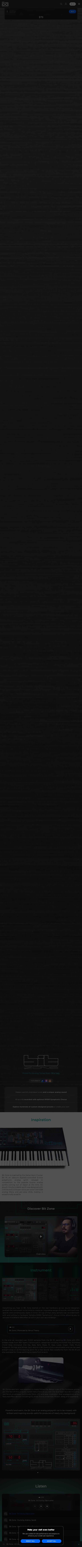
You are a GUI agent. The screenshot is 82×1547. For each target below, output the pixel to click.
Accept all (51, 1541)
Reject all (30, 1541)
